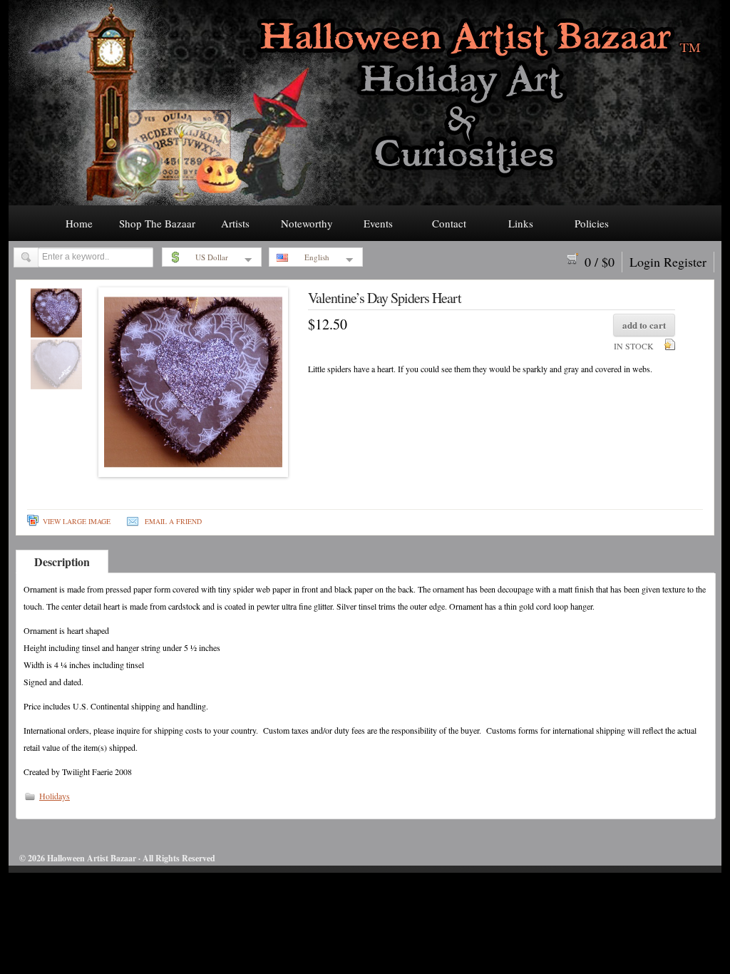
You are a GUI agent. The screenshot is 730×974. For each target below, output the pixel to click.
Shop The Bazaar (157, 223)
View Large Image (76, 521)
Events (378, 223)
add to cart (644, 325)
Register (685, 261)
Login (644, 261)
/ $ (600, 261)
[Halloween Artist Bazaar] (365, 201)
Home (79, 223)
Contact (449, 223)
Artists (235, 223)
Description (62, 561)
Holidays (54, 795)
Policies (592, 223)
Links (520, 223)
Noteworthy (307, 223)
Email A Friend (173, 521)
